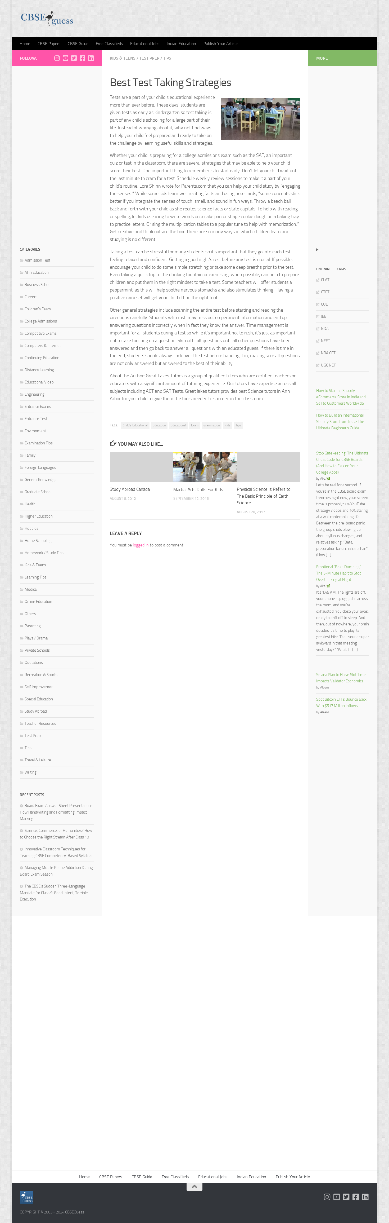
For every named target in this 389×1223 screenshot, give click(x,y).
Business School (38, 284)
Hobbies (31, 528)
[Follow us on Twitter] (74, 58)
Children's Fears (38, 309)
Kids (227, 425)
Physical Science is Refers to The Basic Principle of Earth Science (264, 496)
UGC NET (328, 365)
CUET (325, 304)
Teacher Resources (40, 723)
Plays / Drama (36, 638)
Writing (31, 772)
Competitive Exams (41, 333)
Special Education (39, 699)
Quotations (34, 662)
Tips (167, 58)
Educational (178, 425)
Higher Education (39, 516)
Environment (35, 431)
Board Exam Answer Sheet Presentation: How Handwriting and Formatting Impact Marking (56, 812)
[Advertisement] (57, 153)
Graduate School (38, 491)
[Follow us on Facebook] (82, 58)
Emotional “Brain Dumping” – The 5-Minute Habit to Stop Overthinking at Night (340, 573)
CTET (325, 292)
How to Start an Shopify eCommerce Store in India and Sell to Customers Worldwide (341, 397)
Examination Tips (39, 443)
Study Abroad (36, 711)
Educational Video (39, 382)
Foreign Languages (40, 467)
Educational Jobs (144, 43)
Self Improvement (40, 687)
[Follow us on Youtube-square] (65, 58)
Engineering (34, 394)
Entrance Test (36, 418)
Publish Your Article (220, 43)
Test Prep (149, 58)
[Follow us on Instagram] (57, 58)
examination (211, 425)
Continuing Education (42, 357)
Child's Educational (135, 425)
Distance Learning (39, 370)
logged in (141, 545)
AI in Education (37, 272)
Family (30, 455)
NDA (325, 328)
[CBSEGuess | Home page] (47, 19)
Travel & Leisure (38, 760)
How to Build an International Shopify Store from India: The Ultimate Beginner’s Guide (340, 421)
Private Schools (37, 650)
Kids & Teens (122, 58)
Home (25, 43)
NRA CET (328, 353)
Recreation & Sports (41, 674)
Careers (31, 296)
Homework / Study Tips (44, 552)
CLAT (325, 279)
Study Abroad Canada (130, 489)
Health (30, 504)
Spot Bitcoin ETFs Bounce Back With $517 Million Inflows (341, 702)
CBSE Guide (78, 43)
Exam (194, 425)
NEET (325, 340)
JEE (323, 316)
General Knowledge (41, 479)
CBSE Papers (49, 43)
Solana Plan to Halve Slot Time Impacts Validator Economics (341, 677)
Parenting (33, 626)
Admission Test (37, 260)
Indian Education (181, 43)
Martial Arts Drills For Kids (198, 489)
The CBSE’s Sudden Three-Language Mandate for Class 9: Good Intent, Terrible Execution (54, 893)
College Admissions (41, 321)
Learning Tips (36, 577)
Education (159, 425)
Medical (31, 589)
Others (30, 613)
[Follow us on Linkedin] (91, 58)
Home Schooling (38, 540)
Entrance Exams (38, 406)
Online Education (38, 601)
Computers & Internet (43, 345)
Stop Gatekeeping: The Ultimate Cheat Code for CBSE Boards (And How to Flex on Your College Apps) (342, 463)
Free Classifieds (109, 43)
